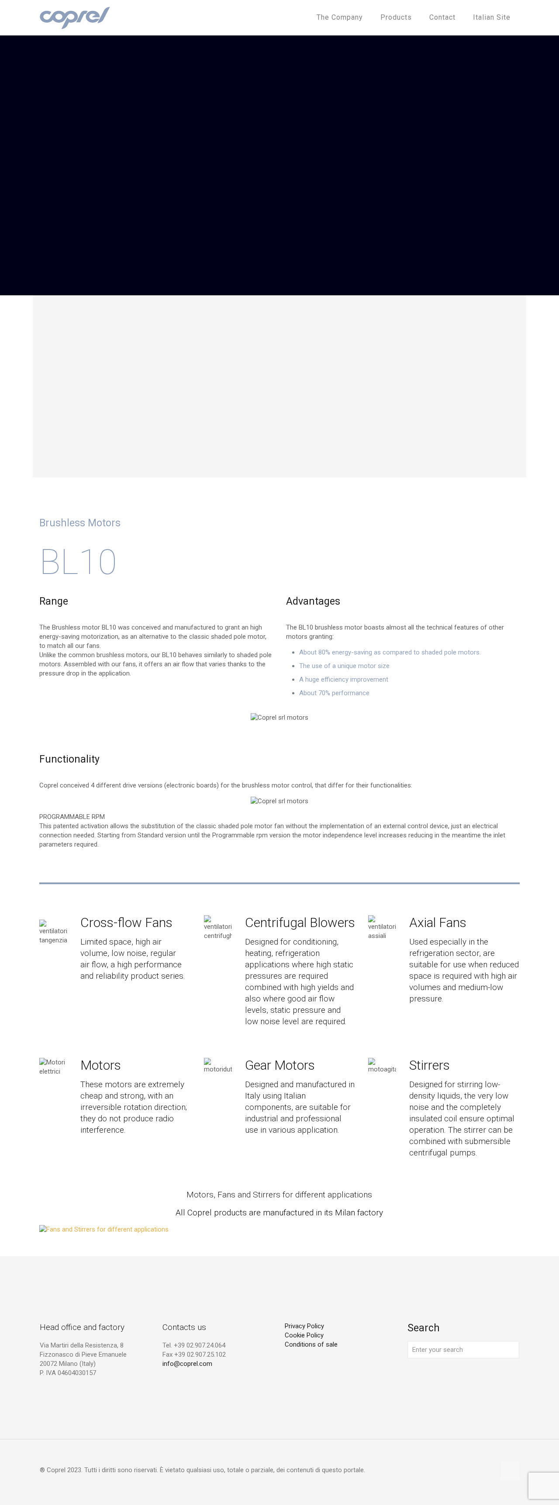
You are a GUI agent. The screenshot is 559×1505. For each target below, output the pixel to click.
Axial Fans (437, 922)
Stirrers (429, 1065)
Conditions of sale (311, 1344)
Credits (295, 1363)
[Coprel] (75, 17)
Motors (100, 1065)
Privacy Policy (304, 1326)
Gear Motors (280, 1065)
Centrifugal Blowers (300, 922)
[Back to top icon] (510, 1471)
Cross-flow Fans (126, 922)
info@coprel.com (187, 1364)
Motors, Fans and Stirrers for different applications (279, 1195)
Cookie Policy (304, 1335)
